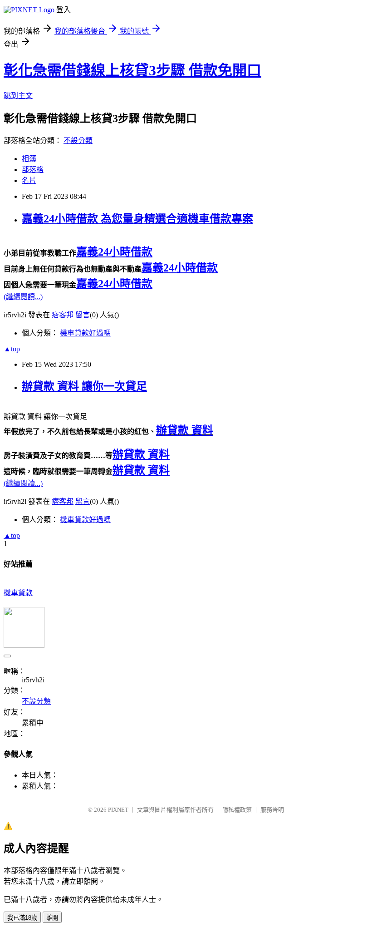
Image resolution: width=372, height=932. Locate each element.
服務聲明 (272, 809)
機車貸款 (18, 593)
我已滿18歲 (22, 917)
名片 (29, 180)
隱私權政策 (237, 809)
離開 (52, 917)
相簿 (29, 159)
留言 (82, 315)
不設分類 (78, 140)
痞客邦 (62, 315)
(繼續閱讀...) (23, 297)
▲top (12, 349)
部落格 (33, 169)
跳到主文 (18, 95)
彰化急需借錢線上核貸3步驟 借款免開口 (132, 70)
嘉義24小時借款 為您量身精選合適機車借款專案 (137, 219)
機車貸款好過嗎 (85, 333)
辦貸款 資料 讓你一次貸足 (84, 386)
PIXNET (118, 809)
